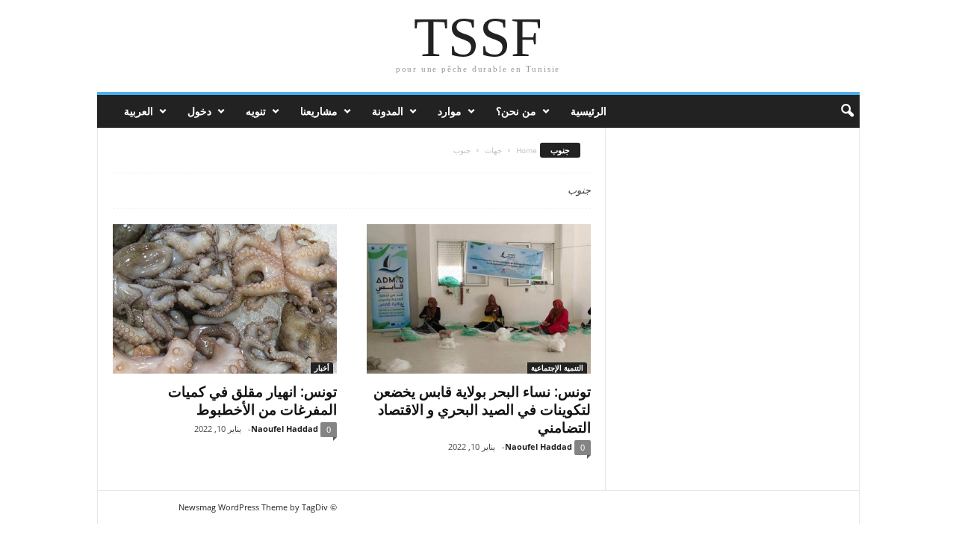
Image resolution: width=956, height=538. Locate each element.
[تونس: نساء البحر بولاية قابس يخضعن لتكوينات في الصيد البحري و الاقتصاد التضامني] (479, 299)
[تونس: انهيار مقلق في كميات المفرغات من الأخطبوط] (225, 299)
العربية (138, 111)
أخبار (321, 367)
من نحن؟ (516, 111)
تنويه (256, 111)
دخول (199, 111)
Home (526, 150)
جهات (493, 150)
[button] (837, 111)
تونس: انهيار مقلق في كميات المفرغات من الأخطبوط (252, 400)
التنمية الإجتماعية (557, 367)
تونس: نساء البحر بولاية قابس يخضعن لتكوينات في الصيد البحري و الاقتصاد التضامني (482, 409)
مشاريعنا (319, 111)
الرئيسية (588, 111)
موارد (450, 111)
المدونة (387, 111)
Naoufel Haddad (284, 428)
